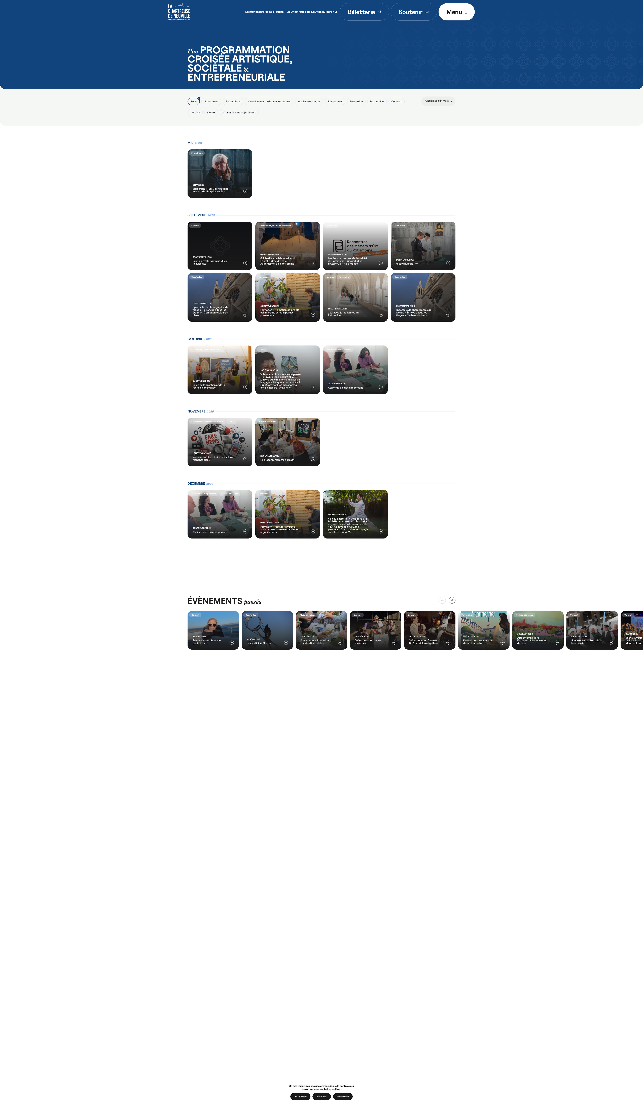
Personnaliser (343, 1096)
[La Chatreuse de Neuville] (179, 11)
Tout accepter (300, 1096)
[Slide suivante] (452, 600)
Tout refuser (321, 1096)
